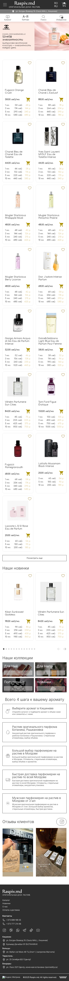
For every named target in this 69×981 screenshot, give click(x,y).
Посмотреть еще (35, 558)
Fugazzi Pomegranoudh (14, 466)
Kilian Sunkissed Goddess (14, 613)
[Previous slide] (59, 649)
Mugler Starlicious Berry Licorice (15, 278)
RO (56, 3)
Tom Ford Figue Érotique (47, 403)
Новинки (6, 903)
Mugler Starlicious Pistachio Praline (48, 216)
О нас (5, 906)
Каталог (6, 900)
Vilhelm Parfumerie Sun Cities (15, 403)
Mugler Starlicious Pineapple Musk (15, 216)
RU (56, 6)
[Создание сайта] (63, 977)
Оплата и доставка (11, 910)
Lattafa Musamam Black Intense (49, 465)
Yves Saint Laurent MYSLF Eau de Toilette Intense (49, 154)
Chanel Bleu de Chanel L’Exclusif (48, 91)
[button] (24, 52)
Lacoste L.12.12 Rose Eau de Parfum (16, 527)
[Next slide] (65, 649)
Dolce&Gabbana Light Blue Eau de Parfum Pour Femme (50, 341)
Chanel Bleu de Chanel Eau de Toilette (13, 154)
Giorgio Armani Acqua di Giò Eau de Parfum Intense (17, 341)
